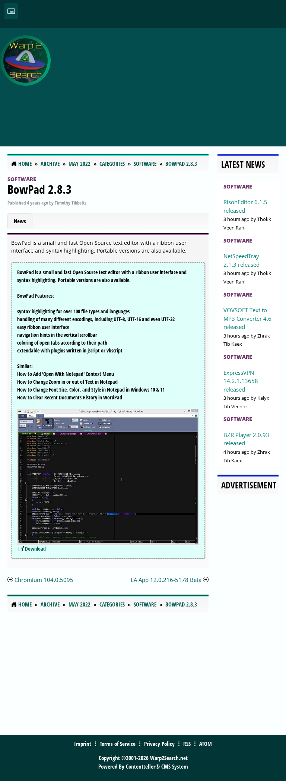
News (20, 221)
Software (21, 179)
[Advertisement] (170, 83)
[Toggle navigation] (11, 11)
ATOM (205, 743)
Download (35, 548)
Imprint (82, 743)
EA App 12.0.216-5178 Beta (166, 579)
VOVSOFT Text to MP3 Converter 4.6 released (247, 318)
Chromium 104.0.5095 (44, 579)
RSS (187, 743)
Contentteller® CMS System (157, 766)
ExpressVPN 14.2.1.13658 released (240, 381)
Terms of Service (118, 743)
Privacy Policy (159, 743)
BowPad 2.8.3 (39, 189)
